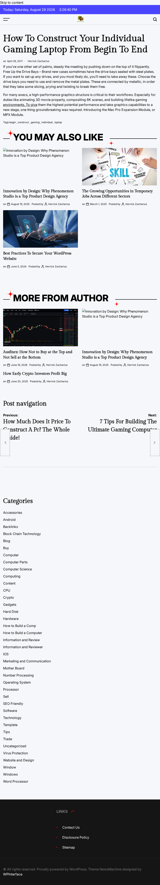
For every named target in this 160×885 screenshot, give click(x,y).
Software (10, 711)
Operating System (17, 682)
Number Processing (18, 675)
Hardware (11, 619)
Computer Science (17, 569)
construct (23, 122)
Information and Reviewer (23, 647)
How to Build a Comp (19, 626)
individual (47, 122)
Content (9, 583)
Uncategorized (14, 746)
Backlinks (10, 527)
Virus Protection (15, 753)
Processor (11, 689)
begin (12, 122)
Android (9, 520)
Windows (10, 774)
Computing (11, 576)
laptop (58, 122)
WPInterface (12, 874)
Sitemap (68, 847)
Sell (6, 696)
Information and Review (21, 640)
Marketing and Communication (27, 661)
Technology (12, 718)
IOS (6, 654)
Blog (6, 541)
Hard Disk (11, 611)
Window (9, 767)
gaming (35, 122)
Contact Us (71, 827)
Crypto (8, 597)
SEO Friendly (13, 703)
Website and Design (18, 760)
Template (10, 725)
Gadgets (9, 604)
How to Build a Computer (22, 633)
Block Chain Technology (22, 534)
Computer (11, 555)
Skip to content (11, 2)
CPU (6, 590)
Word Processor (15, 781)
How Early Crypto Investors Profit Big (35, 373)
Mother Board (13, 668)
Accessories (12, 512)
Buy (6, 548)
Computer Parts (15, 562)
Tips (6, 732)
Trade (7, 739)
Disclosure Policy (75, 837)
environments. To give (20, 105)
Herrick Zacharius (38, 61)
